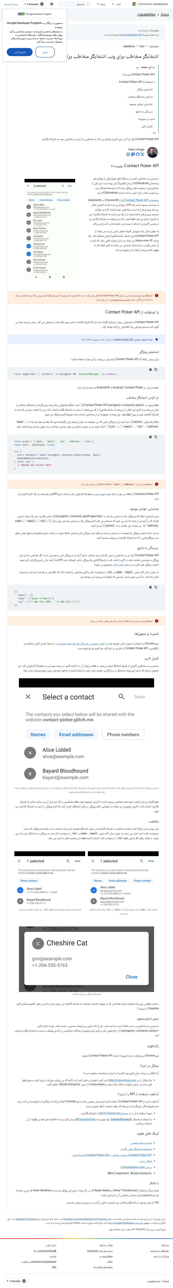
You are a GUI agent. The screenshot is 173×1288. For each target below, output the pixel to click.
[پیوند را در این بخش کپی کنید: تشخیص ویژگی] (135, 352)
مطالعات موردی (106, 1256)
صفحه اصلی (154, 46)
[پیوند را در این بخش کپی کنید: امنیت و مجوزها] (131, 634)
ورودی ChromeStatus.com (136, 1167)
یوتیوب (53, 1256)
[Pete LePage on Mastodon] (133, 155)
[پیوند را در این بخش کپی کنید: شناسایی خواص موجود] (126, 509)
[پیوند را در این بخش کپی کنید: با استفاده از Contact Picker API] (101, 312)
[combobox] (74, 4)
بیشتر (102, 4)
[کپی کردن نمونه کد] (156, 369)
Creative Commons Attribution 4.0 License (85, 1219)
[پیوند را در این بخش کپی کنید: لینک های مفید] (133, 1133)
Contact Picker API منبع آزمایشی (90, 1155)
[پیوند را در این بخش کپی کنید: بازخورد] (143, 1046)
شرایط (166, 1281)
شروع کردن (20, 52)
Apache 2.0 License (26, 1219)
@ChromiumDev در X (45, 1250)
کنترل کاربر (117, 564)
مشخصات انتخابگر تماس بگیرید (136, 1149)
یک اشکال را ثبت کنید (159, 1250)
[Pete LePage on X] (142, 155)
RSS (54, 1266)
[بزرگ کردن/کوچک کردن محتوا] (137, 68)
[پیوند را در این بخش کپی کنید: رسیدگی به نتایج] (134, 548)
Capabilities (146, 14)
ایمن (97, 494)
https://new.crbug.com (122, 1080)
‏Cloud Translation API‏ (131, 34)
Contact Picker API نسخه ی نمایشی (132, 1155)
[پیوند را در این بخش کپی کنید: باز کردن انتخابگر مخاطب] (123, 398)
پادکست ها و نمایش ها (103, 1266)
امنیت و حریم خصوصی (119, 299)
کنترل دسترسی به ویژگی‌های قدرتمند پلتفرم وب (80, 643)
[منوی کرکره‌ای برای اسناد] (112, 4)
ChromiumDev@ (86, 1119)
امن (48, 666)
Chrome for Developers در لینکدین (38, 1261)
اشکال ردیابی (145, 1161)
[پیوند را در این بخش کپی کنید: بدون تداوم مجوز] (133, 1019)
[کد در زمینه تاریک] (150, 369)
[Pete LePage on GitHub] (138, 155)
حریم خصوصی (153, 1281)
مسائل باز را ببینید (161, 1256)
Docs (165, 14)
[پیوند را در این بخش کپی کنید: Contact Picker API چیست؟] (107, 166)
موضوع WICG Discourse (113, 1113)
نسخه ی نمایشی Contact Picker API (130, 339)
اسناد (118, 4)
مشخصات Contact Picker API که (140, 200)
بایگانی (110, 1261)
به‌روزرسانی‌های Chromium (100, 1250)
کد (157, 1195)
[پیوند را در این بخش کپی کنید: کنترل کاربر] (141, 659)
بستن (45, 52)
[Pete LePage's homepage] (128, 155)
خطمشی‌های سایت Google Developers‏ (131, 1222)
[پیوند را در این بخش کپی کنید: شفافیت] (145, 821)
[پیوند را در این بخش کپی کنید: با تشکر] (146, 1183)
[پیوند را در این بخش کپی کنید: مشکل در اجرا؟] (136, 1066)
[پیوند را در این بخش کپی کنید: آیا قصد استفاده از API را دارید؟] (114, 1094)
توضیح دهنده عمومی (141, 1143)
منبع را (95, 339)
